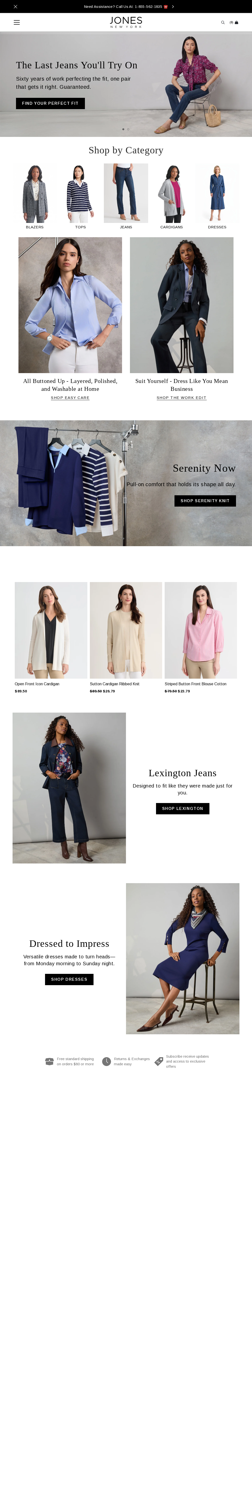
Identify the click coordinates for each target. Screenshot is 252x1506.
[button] (9, 632)
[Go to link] (35, 196)
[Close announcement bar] (15, 6)
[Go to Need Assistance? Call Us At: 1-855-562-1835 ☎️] (126, 6)
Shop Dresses (69, 979)
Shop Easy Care (70, 397)
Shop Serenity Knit (205, 501)
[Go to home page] (126, 22)
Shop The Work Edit (182, 397)
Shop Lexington (182, 808)
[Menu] (14, 22)
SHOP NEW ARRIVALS (46, 109)
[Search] (223, 22)
